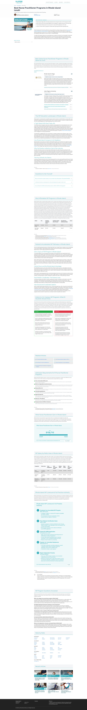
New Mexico (44, 652)
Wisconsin (59, 649)
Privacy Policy (18, 702)
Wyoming (59, 656)
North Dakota (52, 649)
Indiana (35, 648)
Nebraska (51, 648)
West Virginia (60, 644)
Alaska (35, 655)
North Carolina (52, 643)
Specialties (61, 2)
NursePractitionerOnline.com (23, 707)
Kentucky (43, 643)
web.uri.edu (49, 168)
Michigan (43, 648)
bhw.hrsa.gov (49, 235)
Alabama (35, 642)
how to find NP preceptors (66, 130)
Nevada (51, 655)
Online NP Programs (49, 2)
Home (15, 5)
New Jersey (59, 637)
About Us (25, 703)
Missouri (51, 647)
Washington (59, 655)
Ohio (58, 647)
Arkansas (35, 643)
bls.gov (49, 487)
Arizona (35, 652)
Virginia (59, 643)
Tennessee (59, 642)
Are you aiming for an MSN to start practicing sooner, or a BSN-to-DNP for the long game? (50, 185)
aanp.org (45, 571)
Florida (35, 644)
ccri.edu (45, 236)
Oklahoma (51, 652)
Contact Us (17, 703)
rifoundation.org (50, 237)
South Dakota (60, 648)
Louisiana (43, 644)
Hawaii (43, 655)
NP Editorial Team (37, 15)
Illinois (35, 647)
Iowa (35, 649)
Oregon (51, 656)
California (35, 656)
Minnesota (43, 649)
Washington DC (36, 661)
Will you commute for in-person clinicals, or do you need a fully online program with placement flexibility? (52, 178)
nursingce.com (55, 572)
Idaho (43, 656)
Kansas (43, 647)
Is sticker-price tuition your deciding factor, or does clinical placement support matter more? (50, 182)
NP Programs (19, 5)
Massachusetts (52, 637)
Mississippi (51, 642)
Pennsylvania (68, 637)
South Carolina (52, 644)
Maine (43, 637)
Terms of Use (26, 702)
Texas (59, 652)
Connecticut (36, 637)
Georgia (43, 642)
